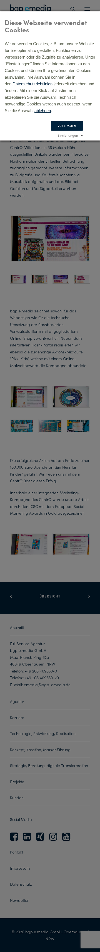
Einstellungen (68, 135)
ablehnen (42, 110)
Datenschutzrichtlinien (32, 83)
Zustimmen (67, 126)
